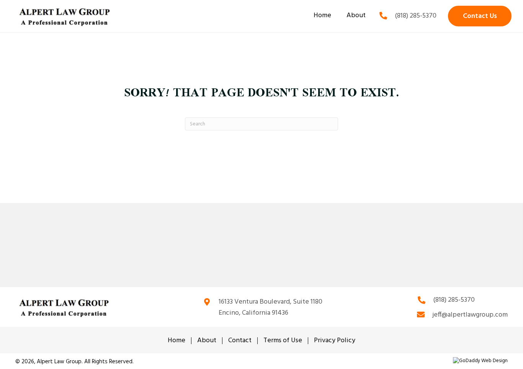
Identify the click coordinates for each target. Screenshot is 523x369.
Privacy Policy (334, 340)
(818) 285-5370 (415, 15)
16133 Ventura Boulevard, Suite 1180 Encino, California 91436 (270, 307)
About (206, 340)
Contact (240, 340)
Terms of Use (282, 340)
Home (176, 340)
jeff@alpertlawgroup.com (470, 314)
